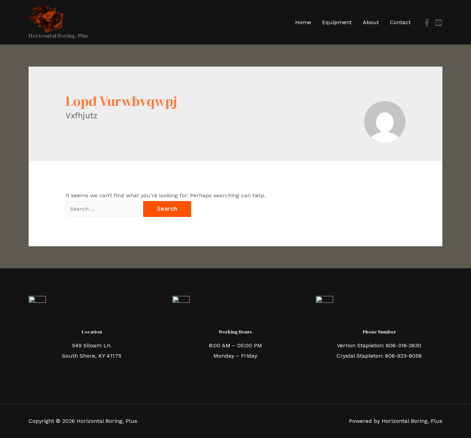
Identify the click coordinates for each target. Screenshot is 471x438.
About (371, 22)
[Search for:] (104, 209)
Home (303, 22)
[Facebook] (427, 23)
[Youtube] (438, 23)
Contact (400, 22)
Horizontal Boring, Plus (59, 35)
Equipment (337, 22)
